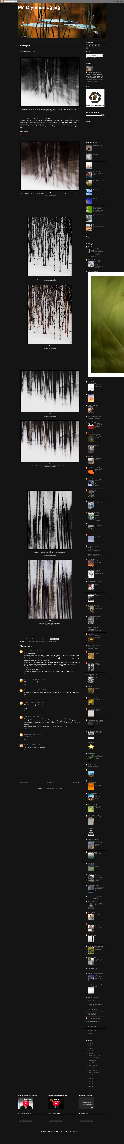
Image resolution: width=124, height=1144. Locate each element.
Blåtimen (95, 189)
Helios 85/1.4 (98, 502)
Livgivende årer (97, 145)
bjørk (30, 641)
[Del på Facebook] (56, 639)
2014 (26, 641)
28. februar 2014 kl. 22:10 (37, 716)
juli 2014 (91, 1060)
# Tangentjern (98, 710)
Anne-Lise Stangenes (94, 72)
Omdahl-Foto (92, 1030)
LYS (96, 677)
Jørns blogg (91, 924)
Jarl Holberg (91, 753)
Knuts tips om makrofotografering (94, 433)
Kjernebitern (91, 501)
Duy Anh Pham (92, 901)
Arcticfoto (91, 828)
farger (34, 641)
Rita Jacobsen (92, 1026)
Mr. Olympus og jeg (39, 7)
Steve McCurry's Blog (94, 416)
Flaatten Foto (92, 490)
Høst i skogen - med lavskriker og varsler (99, 844)
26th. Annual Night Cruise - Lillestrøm (98, 796)
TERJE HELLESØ (93, 968)
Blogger (80, 1131)
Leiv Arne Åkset (92, 1009)
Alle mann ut (91, 535)
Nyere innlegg (24, 782)
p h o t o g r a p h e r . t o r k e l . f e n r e (95, 985)
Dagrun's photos (93, 997)
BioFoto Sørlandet (93, 512)
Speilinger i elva (99, 595)
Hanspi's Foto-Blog (94, 570)
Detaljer (95, 154)
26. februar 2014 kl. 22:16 (37, 651)
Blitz (25, 744)
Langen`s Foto (92, 874)
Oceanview (97, 853)
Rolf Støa (90, 456)
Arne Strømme (92, 935)
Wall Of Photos (92, 793)
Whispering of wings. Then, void (98, 386)
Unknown (27, 651)
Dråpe (96, 396)
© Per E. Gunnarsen (94, 1018)
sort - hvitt (49, 641)
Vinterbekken (97, 216)
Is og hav (96, 163)
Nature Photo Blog (93, 554)
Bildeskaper (91, 770)
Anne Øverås (92, 594)
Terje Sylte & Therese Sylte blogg (94, 646)
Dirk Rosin (27, 679)
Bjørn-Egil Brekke (93, 804)
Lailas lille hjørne (93, 405)
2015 (89, 1050)
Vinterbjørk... (92, 1075)
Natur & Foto (92, 957)
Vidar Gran (91, 686)
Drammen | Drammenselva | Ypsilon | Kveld (99, 976)
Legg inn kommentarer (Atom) (53, 788)
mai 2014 (92, 1065)
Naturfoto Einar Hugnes (95, 260)
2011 (89, 1083)
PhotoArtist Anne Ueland (95, 720)
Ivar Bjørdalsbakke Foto (95, 731)
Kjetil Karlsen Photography (92, 382)
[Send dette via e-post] (51, 639)
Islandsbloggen (92, 422)
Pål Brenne (91, 863)
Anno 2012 (97, 914)
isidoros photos (93, 605)
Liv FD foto (91, 559)
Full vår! (97, 584)
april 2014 (92, 1068)
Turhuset (26, 716)
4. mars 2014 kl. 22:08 (33, 744)
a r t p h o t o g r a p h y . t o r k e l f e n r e (95, 897)
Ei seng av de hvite (98, 180)
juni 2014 (92, 1063)
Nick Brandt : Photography (92, 1013)
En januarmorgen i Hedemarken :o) (99, 888)
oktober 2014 (93, 1058)
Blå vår (95, 198)
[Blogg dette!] (53, 639)
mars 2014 (92, 1070)
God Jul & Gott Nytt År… (94, 970)
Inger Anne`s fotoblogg (95, 468)
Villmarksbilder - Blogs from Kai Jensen (95, 1005)
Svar (25, 674)
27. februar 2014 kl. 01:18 (38, 690)
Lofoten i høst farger (93, 766)
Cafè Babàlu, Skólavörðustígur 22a (98, 173)
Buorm (96, 491)
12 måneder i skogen (94, 616)
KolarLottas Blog (93, 271)
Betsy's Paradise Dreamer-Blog (93, 628)
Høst (96, 447)
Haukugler (97, 664)
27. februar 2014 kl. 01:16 (38, 679)
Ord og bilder (92, 913)
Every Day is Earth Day (94, 418)
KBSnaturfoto (92, 652)
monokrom (39, 641)
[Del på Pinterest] (58, 639)
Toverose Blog (92, 852)
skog (44, 641)
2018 (89, 1043)
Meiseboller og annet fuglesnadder (98, 225)
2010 (89, 1086)
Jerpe (96, 618)
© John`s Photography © (95, 973)
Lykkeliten (91, 742)
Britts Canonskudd (93, 885)
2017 (89, 1045)
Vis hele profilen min (91, 81)
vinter (54, 641)
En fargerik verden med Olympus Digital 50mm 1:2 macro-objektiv (98, 209)
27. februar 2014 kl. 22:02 (36, 702)
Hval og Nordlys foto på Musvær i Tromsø (99, 756)
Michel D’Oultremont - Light (95, 555)
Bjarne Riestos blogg (94, 479)
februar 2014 (93, 1072)
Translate (99, 58)
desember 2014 (94, 1055)
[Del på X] (54, 639)
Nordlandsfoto (92, 764)
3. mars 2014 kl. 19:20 (36, 734)
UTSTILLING (98, 733)
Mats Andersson (93, 247)
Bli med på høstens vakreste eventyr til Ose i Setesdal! (99, 517)
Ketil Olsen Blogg (93, 663)
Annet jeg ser (92, 523)
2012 (89, 1081)
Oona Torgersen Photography (93, 781)
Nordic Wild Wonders (94, 1001)
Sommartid (90, 378)
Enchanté (91, 634)
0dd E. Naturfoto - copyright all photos (94, 840)
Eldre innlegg (75, 782)
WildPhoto (91, 1033)
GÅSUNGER (98, 688)
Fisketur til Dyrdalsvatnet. (94, 648)
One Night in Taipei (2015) (94, 630)
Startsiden (50, 782)
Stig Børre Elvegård (94, 709)
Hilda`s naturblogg (93, 445)
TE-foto (26, 702)
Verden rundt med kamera (95, 946)
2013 (89, 1078)
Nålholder (97, 407)
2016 (89, 1048)
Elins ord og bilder (93, 698)
